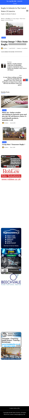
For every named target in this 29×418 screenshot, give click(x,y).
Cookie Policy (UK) (14, 408)
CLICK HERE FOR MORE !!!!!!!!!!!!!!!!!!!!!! (11, 52)
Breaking (3, 37)
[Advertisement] (11, 201)
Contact (15, 3)
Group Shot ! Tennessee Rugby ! (13, 144)
